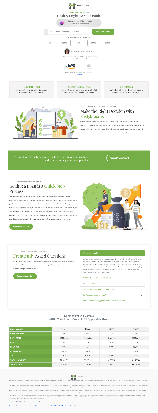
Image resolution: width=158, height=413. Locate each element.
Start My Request (103, 31)
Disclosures (79, 74)
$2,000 (64, 43)
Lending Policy (24, 405)
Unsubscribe (81, 405)
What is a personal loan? (92, 253)
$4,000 (93, 43)
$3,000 (79, 43)
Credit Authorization (64, 405)
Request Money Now (21, 226)
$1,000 (50, 43)
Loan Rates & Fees (53, 405)
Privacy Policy (73, 405)
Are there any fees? (90, 284)
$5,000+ (108, 43)
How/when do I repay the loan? (94, 295)
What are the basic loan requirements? (97, 278)
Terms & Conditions (14, 405)
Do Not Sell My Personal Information (38, 405)
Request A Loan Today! (119, 158)
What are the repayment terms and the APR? (99, 289)
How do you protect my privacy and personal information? (104, 301)
